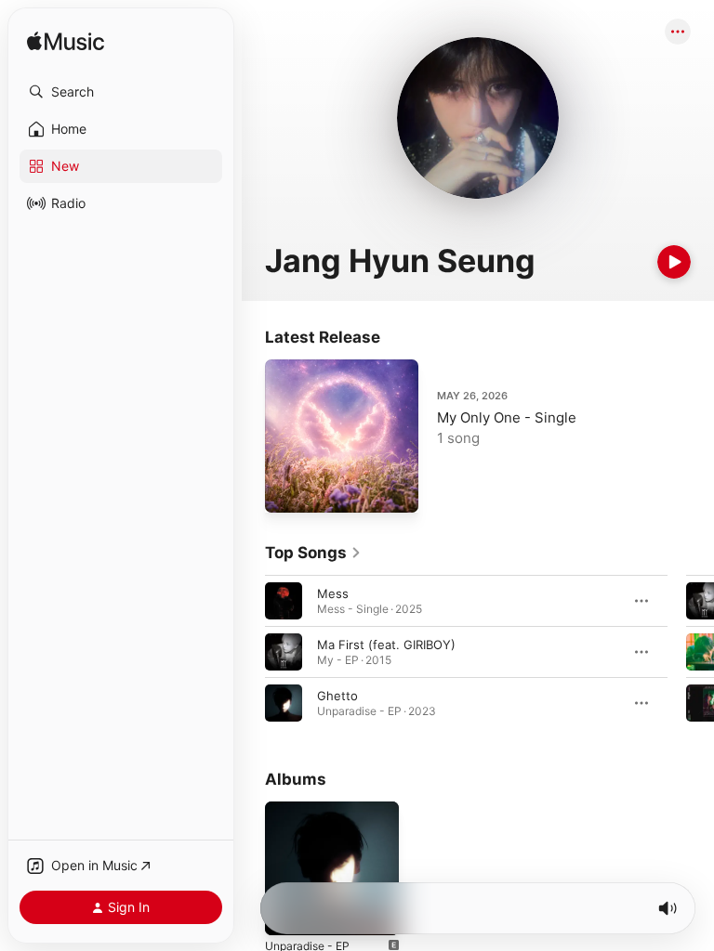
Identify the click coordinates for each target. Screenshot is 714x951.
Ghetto (337, 695)
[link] (313, 552)
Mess (333, 593)
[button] (120, 92)
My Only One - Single (506, 417)
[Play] (674, 262)
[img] (65, 42)
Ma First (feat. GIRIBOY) (386, 644)
